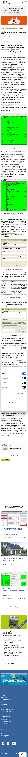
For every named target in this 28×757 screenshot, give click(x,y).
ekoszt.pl (3, 737)
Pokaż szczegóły (18, 393)
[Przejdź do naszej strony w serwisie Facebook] (8, 743)
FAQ (2, 707)
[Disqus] (14, 483)
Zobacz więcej (14, 607)
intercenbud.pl (5, 735)
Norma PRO (6, 459)
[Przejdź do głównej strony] (5, 2)
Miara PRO (4, 723)
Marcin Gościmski (7, 564)
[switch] (24, 378)
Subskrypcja (4, 697)
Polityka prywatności (6, 711)
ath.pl (2, 733)
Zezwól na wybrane (14, 402)
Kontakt (3, 695)
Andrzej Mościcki (5, 41)
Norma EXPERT (5, 719)
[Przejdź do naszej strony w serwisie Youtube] (13, 743)
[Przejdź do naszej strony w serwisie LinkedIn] (3, 743)
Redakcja (3, 694)
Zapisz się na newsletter (7, 709)
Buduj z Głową (4, 26)
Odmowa (14, 407)
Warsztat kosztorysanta (15, 26)
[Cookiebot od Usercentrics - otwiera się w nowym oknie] (20, 348)
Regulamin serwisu (6, 699)
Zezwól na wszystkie (14, 398)
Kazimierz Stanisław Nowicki (10, 534)
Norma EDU (4, 725)
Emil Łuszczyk (6, 595)
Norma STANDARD (6, 721)
